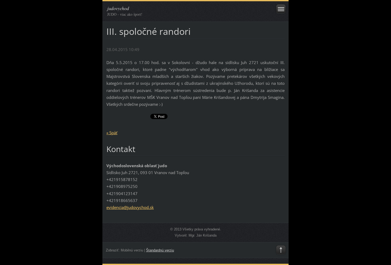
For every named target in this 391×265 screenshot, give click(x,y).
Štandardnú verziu (160, 250)
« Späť (111, 132)
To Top (281, 250)
